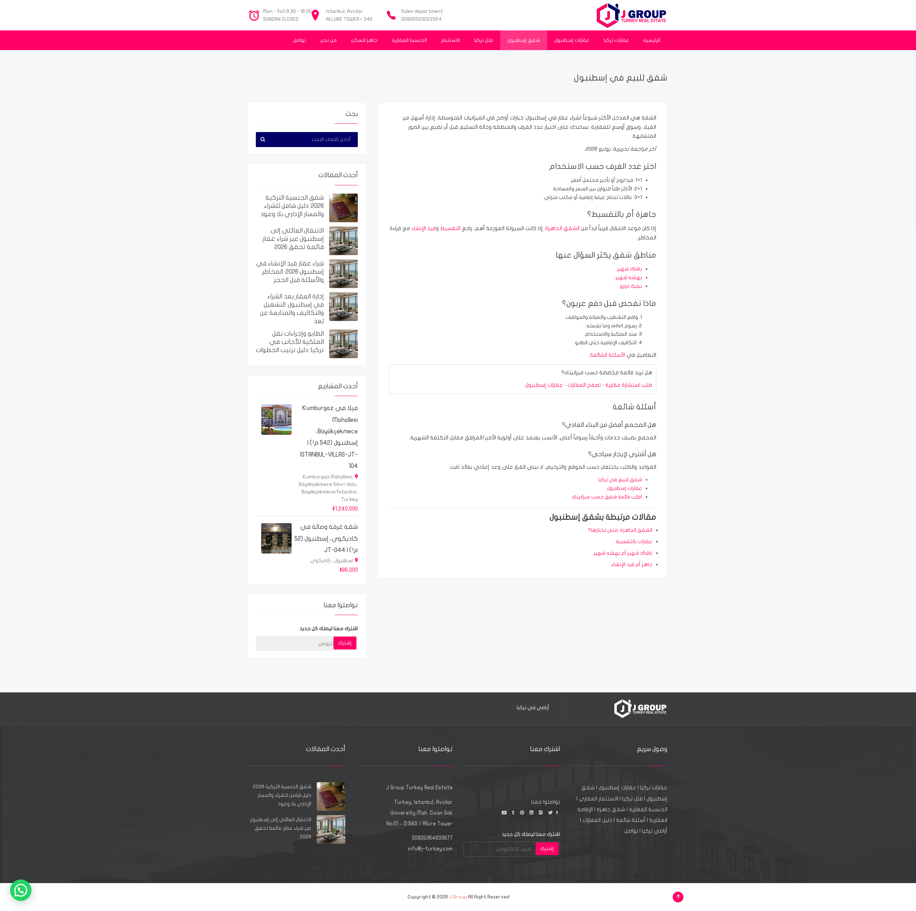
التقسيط (450, 228)
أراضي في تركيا (533, 707)
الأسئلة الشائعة (607, 355)
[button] (20, 890)
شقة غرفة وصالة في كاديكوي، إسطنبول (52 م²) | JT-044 (326, 538)
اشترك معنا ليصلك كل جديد (328, 628)
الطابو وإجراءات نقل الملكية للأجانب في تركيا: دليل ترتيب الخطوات (290, 342)
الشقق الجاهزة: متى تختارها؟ (620, 530)
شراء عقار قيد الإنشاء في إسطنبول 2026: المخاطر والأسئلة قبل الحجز (290, 271)
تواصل (631, 831)
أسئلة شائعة (630, 820)
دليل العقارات (597, 820)
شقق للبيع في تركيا (620, 479)
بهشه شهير (628, 277)
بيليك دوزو (631, 286)
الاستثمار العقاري (598, 799)
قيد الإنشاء (423, 228)
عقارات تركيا (653, 787)
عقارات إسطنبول (544, 385)
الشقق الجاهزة (562, 228)
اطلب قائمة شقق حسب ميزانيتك (607, 497)
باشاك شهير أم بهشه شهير (623, 553)
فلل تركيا (632, 799)
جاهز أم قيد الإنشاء (631, 564)
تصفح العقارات (584, 385)
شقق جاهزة (611, 809)
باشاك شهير (629, 269)
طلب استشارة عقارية (628, 385)
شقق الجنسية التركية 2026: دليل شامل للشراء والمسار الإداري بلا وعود (292, 206)
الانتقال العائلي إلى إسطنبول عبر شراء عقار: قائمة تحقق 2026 (293, 238)
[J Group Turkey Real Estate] (631, 15)
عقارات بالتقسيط (634, 541)
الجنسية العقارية (648, 809)
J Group (458, 897)
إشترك (345, 643)
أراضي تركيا (654, 831)
